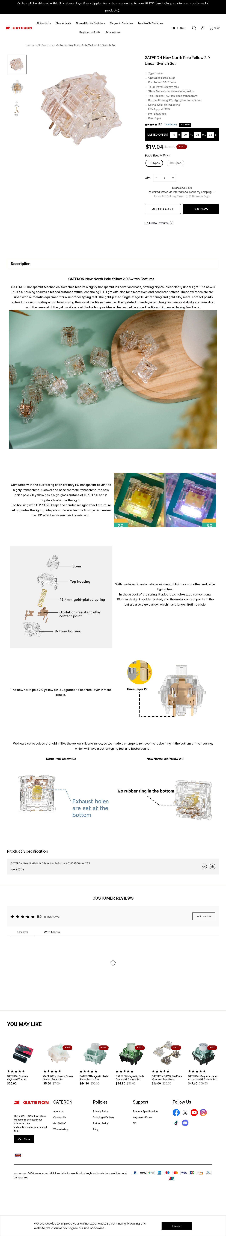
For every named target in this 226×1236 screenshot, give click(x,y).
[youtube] (194, 1112)
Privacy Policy (101, 1111)
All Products (45, 45)
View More (24, 1139)
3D (134, 1123)
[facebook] (176, 1112)
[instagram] (203, 1112)
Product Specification (145, 1111)
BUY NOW (201, 209)
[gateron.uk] (17, 1155)
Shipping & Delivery (103, 1117)
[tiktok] (176, 1122)
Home (30, 45)
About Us (58, 1111)
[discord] (185, 1122)
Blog (95, 1129)
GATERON (62, 1102)
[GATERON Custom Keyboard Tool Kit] (22, 1053)
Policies (100, 1102)
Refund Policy (100, 1123)
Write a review (204, 916)
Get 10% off (59, 1123)
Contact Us (59, 1117)
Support (140, 1102)
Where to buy (60, 1129)
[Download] (212, 866)
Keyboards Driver (142, 1117)
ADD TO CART (162, 209)
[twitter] (185, 1112)
